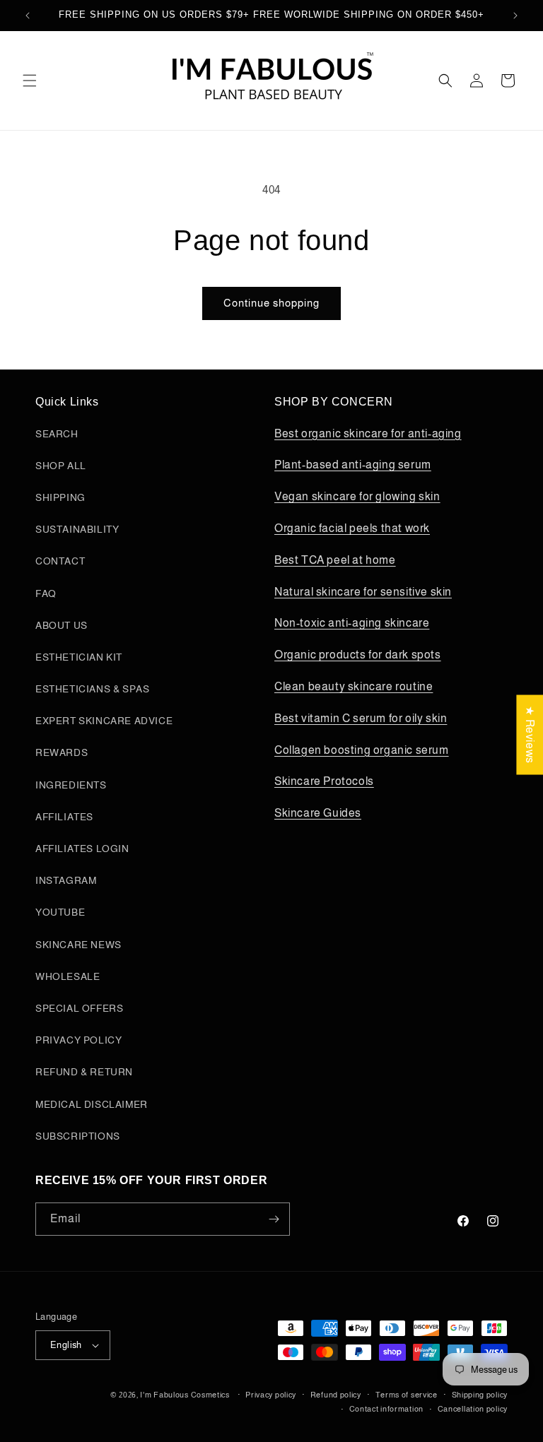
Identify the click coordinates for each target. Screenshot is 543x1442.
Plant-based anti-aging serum (352, 465)
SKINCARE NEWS (78, 944)
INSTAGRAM (65, 880)
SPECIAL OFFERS (79, 1008)
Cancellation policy (473, 1409)
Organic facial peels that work (352, 528)
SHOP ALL (60, 465)
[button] (29, 80)
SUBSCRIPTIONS (77, 1136)
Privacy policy (270, 1394)
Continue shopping (271, 303)
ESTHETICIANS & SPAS (92, 689)
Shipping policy (480, 1394)
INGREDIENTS (71, 785)
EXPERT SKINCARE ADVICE (104, 720)
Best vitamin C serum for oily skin (360, 718)
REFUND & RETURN (84, 1071)
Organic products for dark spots (357, 655)
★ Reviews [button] (530, 734)
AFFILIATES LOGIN (82, 848)
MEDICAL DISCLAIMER (91, 1104)
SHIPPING (60, 497)
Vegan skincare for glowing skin (357, 496)
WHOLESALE (67, 976)
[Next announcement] (515, 15)
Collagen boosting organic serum (361, 750)
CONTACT (60, 561)
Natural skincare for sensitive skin (363, 592)
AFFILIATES (64, 816)
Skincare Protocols (324, 781)
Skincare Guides (317, 813)
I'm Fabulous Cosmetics (184, 1394)
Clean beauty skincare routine (353, 686)
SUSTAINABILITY (77, 529)
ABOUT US (61, 625)
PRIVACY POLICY (78, 1040)
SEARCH (56, 433)
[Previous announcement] (27, 15)
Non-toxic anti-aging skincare (351, 623)
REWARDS (61, 752)
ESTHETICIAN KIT (78, 657)
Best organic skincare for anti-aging (368, 433)
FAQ (46, 593)
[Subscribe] (273, 1219)
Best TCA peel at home (335, 560)
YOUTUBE (60, 912)
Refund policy (335, 1394)
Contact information (386, 1409)
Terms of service (406, 1394)
